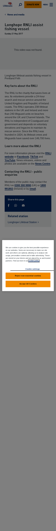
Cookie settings (33, 269)
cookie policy (33, 261)
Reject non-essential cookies (28, 276)
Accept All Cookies (28, 284)
